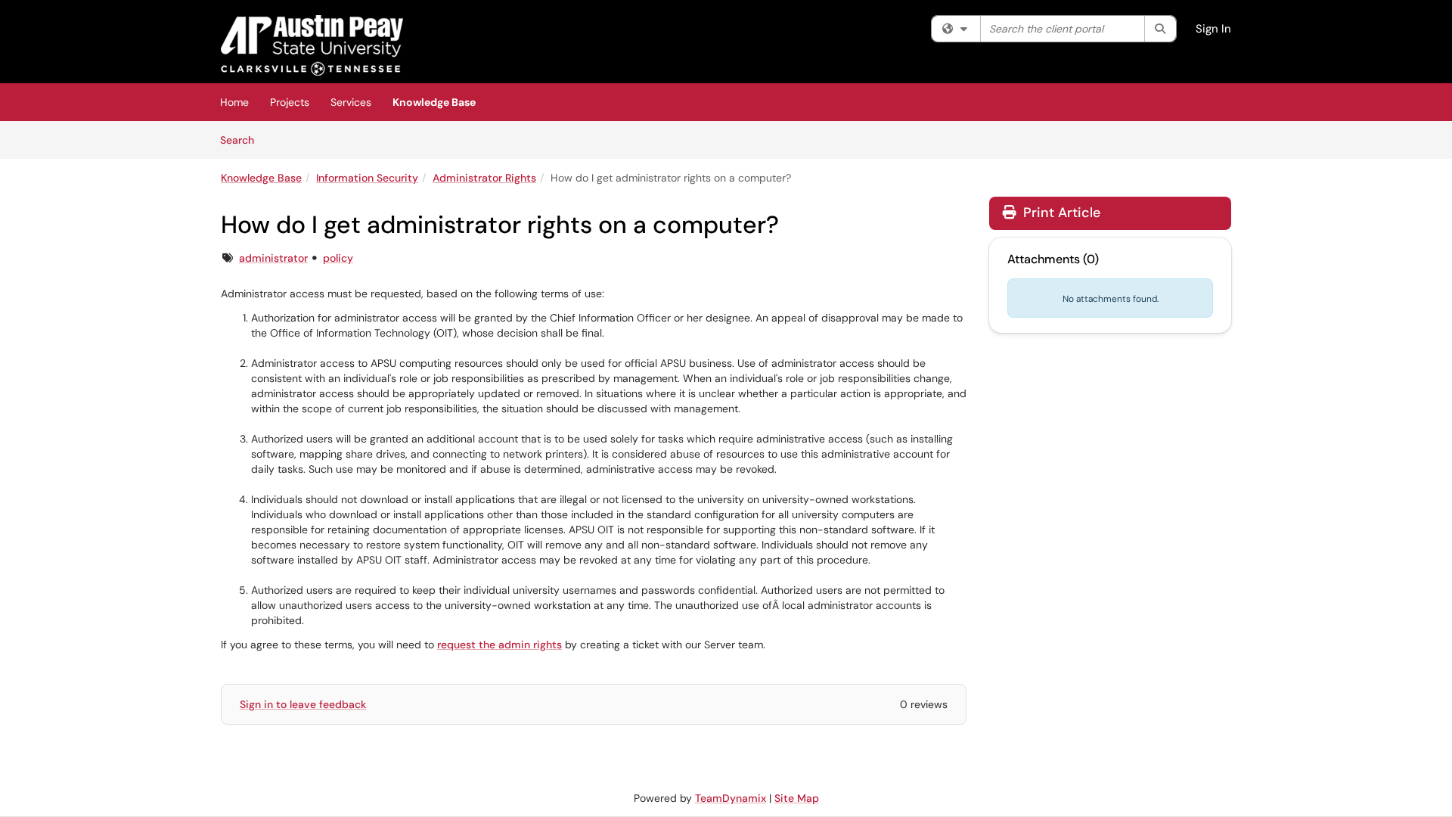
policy (338, 258)
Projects (289, 102)
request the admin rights (499, 644)
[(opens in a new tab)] (312, 45)
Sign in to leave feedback (303, 704)
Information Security (367, 178)
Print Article (1059, 212)
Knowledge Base (434, 102)
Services (350, 102)
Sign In (1213, 28)
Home (234, 102)
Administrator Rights (484, 178)
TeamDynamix (730, 798)
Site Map (796, 798)
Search (242, 139)
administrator (273, 258)
